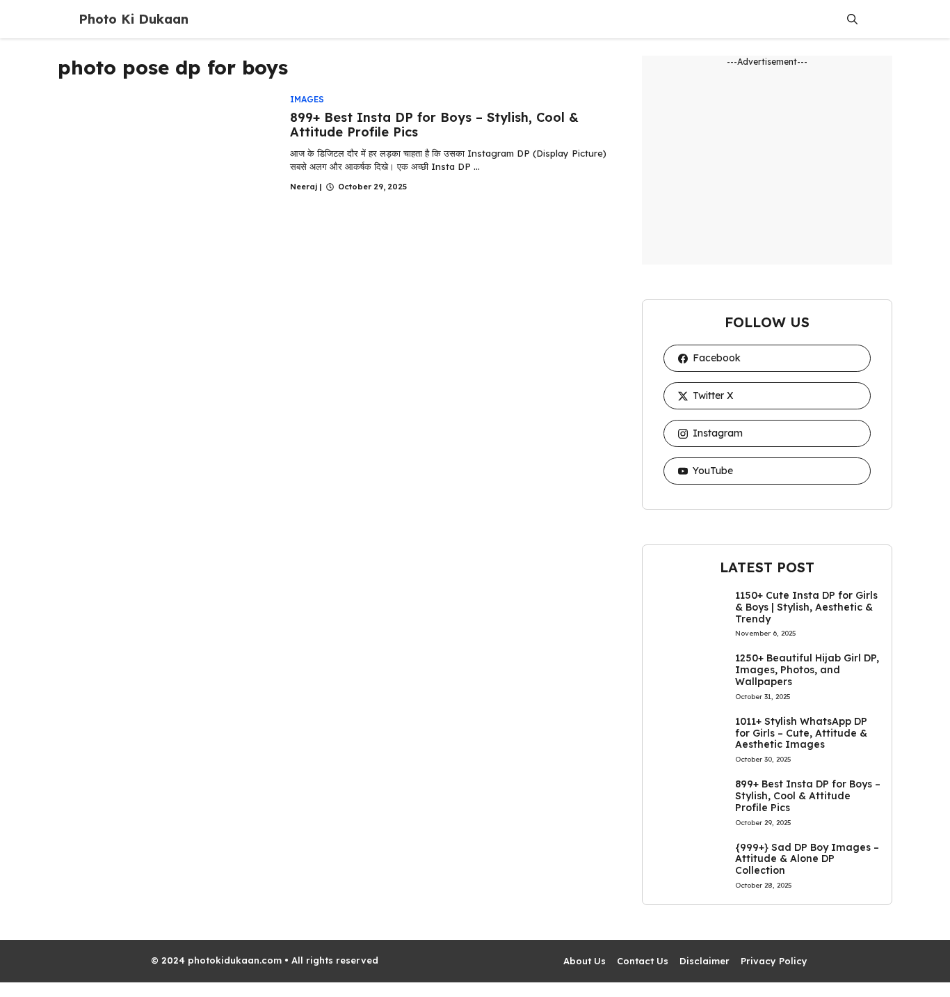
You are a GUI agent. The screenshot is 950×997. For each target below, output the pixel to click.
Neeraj (303, 186)
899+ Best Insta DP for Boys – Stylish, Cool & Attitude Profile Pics (434, 125)
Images (307, 99)
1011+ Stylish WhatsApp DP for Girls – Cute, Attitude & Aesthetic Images (801, 733)
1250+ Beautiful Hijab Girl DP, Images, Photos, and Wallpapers (807, 670)
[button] (852, 19)
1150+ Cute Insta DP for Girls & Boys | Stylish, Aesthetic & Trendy (806, 607)
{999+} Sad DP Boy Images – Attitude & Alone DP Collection (807, 859)
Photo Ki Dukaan (133, 19)
